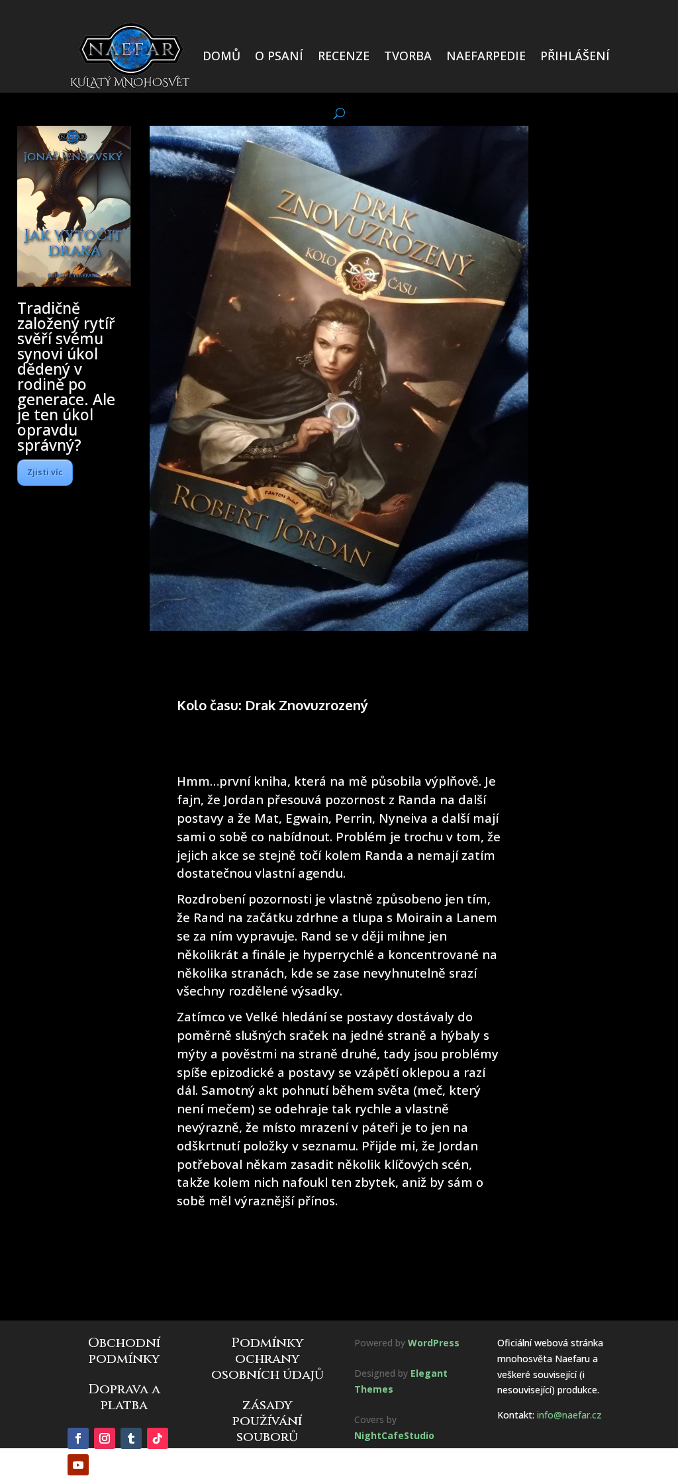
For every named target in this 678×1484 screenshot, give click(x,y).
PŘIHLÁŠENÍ (575, 56)
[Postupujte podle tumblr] (131, 1438)
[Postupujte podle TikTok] (157, 1438)
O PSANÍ (279, 56)
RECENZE (343, 56)
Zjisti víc (45, 472)
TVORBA (408, 56)
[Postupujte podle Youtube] (78, 1464)
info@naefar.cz (569, 1415)
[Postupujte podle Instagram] (104, 1438)
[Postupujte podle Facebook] (78, 1438)
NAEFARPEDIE (486, 56)
